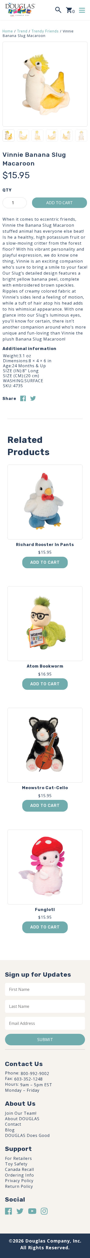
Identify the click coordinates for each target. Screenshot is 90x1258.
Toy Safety (16, 1164)
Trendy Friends (45, 31)
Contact (13, 1124)
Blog (10, 1130)
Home (7, 31)
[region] (45, 1214)
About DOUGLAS (22, 1118)
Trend (22, 31)
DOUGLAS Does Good (27, 1135)
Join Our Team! (20, 1113)
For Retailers (18, 1158)
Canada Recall (19, 1169)
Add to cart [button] (45, 562)
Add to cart (59, 202)
